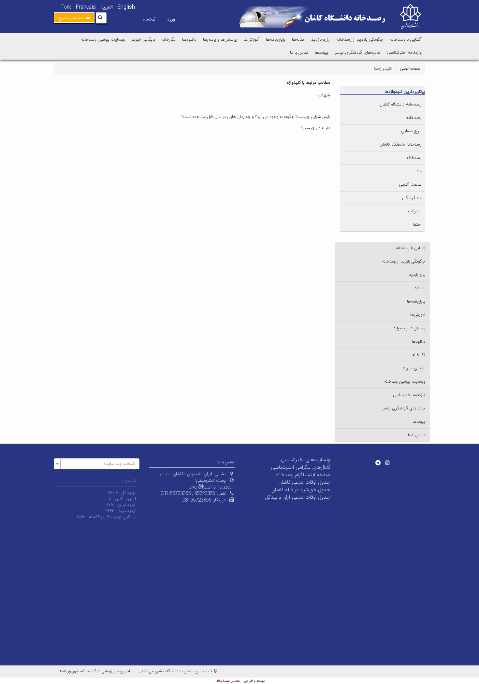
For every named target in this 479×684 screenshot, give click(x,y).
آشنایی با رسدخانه (406, 40)
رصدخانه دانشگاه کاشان (400, 104)
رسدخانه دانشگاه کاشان (401, 145)
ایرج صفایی (411, 131)
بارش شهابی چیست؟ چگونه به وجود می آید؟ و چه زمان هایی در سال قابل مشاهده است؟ (255, 117)
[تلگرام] (378, 462)
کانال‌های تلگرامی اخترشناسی (300, 467)
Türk (65, 7)
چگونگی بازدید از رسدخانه (359, 40)
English (126, 7)
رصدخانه (414, 118)
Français (86, 7)
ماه (419, 171)
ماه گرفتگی (412, 198)
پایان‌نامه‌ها (275, 40)
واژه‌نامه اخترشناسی (404, 53)
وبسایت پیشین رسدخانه (103, 40)
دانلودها (189, 40)
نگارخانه (168, 40)
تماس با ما (299, 53)
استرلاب (415, 211)
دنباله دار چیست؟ (315, 128)
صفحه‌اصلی (410, 69)
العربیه (106, 7)
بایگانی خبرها (143, 40)
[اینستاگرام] (387, 462)
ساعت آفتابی (410, 185)
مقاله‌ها (298, 40)
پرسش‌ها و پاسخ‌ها (220, 40)
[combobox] (96, 463)
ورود (171, 19)
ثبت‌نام (149, 19)
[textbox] (98, 464)
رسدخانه (414, 158)
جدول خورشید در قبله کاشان (300, 490)
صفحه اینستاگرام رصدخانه (302, 475)
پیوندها (321, 53)
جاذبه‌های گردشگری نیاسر (358, 53)
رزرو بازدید (320, 40)
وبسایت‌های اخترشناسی (305, 460)
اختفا (417, 225)
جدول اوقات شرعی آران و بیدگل (297, 497)
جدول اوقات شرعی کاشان (304, 482)
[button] (74, 17)
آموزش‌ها (251, 40)
